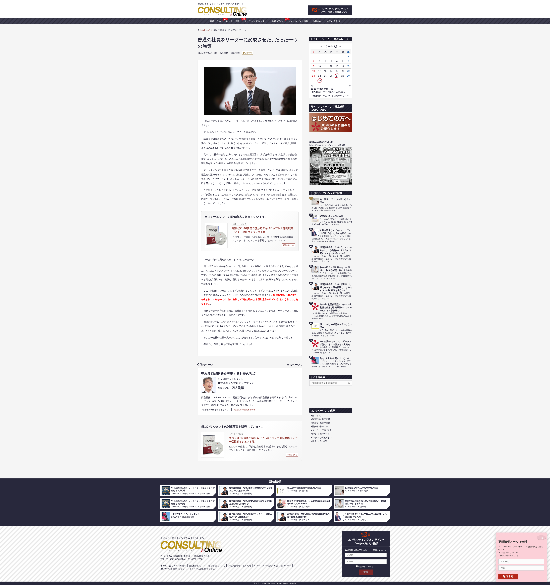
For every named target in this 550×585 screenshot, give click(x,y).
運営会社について (216, 565)
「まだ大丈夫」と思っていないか (335, 358)
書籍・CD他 (277, 21)
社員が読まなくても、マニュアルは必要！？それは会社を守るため (335, 232)
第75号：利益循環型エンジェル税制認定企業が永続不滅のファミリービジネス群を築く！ (336, 307)
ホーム (163, 565)
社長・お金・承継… (320, 441)
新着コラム (215, 21)
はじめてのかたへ (177, 565)
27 (337, 75)
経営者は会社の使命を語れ (333, 216)
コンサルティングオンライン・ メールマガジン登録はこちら (334, 10)
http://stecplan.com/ (245, 409)
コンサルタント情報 (298, 21)
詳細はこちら (289, 245)
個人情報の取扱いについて (174, 568)
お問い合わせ (333, 21)
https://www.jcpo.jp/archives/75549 (327, 145)
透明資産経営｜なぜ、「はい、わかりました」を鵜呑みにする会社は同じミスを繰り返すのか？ (335, 250)
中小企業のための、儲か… (330, 92)
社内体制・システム (321, 426)
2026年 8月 (331, 46)
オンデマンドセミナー (255, 21)
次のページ (293, 364)
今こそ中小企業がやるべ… (330, 95)
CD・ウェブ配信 (239, 224)
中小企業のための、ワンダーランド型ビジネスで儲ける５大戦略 (335, 343)
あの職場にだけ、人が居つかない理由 (335, 201)
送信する (508, 576)
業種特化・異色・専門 (322, 437)
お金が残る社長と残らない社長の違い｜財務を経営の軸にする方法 (336, 269)
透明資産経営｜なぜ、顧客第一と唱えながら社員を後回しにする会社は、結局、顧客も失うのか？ (336, 287)
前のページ (206, 364)
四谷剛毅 (235, 52)
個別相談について (197, 565)
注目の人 (317, 21)
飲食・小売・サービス (322, 433)
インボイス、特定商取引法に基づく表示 (272, 565)
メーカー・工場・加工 (322, 430)
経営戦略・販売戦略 (321, 419)
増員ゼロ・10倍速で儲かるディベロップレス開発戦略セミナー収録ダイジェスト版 (262, 230)
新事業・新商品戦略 (321, 422)
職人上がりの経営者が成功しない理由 (336, 326)
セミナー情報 (232, 21)
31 (319, 80)
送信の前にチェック (367, 566)
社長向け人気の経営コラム (202, 568)
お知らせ (247, 565)
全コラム (316, 415)
